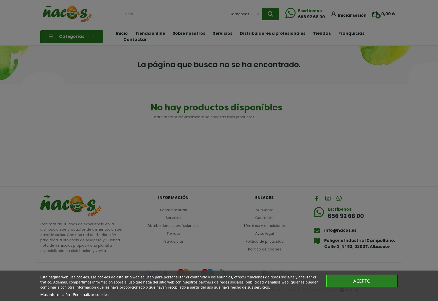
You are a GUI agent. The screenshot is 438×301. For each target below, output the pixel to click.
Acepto (362, 281)
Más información (55, 294)
